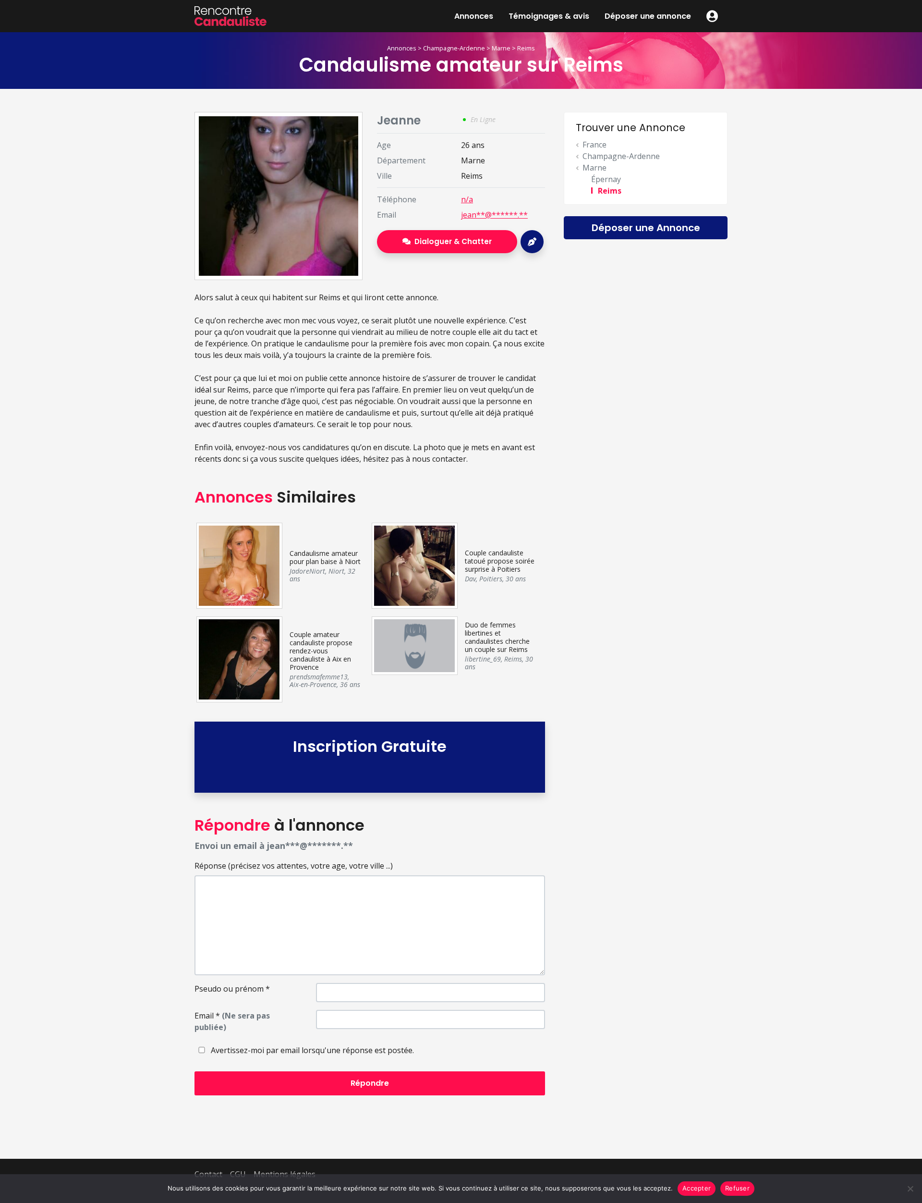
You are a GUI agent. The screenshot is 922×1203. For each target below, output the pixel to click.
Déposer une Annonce (646, 227)
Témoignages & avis (549, 16)
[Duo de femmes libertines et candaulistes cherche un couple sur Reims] (414, 644)
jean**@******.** (494, 214)
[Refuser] (910, 1188)
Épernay (606, 179)
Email (232, 1021)
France (594, 144)
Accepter (696, 1188)
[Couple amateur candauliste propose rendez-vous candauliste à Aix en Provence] (239, 658)
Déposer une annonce (648, 16)
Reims (526, 48)
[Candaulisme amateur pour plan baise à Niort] (239, 565)
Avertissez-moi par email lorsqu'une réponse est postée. (311, 1050)
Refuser (737, 1188)
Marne (501, 48)
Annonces (473, 16)
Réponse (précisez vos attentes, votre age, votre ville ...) (293, 865)
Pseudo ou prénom (232, 988)
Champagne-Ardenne (454, 48)
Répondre (370, 1083)
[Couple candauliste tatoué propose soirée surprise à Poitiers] (414, 565)
